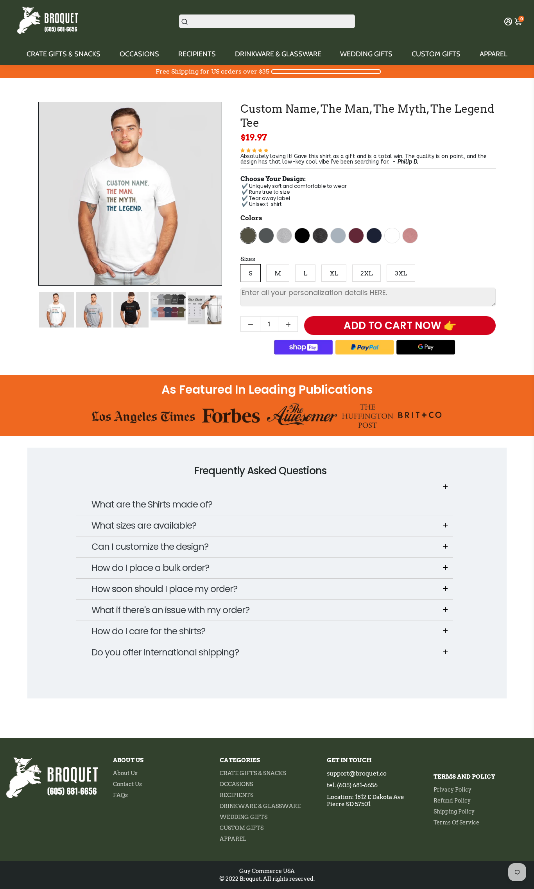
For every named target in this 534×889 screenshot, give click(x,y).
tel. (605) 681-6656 (352, 785)
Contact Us (127, 784)
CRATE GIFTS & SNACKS (63, 54)
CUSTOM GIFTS (436, 54)
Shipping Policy (454, 811)
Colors (251, 218)
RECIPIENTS (197, 54)
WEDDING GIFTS (366, 54)
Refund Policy (452, 800)
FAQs (120, 795)
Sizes (247, 259)
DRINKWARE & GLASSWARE (278, 54)
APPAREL (493, 54)
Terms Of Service (456, 822)
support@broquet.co (357, 773)
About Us (125, 773)
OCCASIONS (139, 54)
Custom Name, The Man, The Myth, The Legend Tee (367, 116)
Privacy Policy (452, 789)
